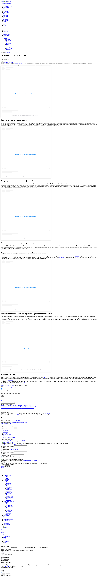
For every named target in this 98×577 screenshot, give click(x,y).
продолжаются (19, 63)
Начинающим (6, 11)
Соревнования (7, 3)
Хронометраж (6, 7)
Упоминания (6, 520)
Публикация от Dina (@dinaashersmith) (20, 309)
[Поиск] (14, 403)
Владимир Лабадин (16, 414)
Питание (5, 15)
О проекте (5, 430)
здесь (25, 382)
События (5, 20)
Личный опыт (9, 45)
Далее (2, 553)
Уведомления (6, 524)
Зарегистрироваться (9, 444)
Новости (8, 49)
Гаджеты (5, 19)
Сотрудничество (7, 434)
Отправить (7, 466)
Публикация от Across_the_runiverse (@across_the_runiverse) (20, 176)
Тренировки (6, 12)
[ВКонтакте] (1, 389)
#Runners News (14, 387)
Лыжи (4, 25)
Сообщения (6, 523)
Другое (5, 21)
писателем (45, 377)
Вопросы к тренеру (8, 6)
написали (61, 257)
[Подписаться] (15, 428)
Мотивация (9, 39)
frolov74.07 (16, 413)
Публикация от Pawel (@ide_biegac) (20, 115)
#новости (3, 387)
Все (4, 30)
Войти (2, 27)
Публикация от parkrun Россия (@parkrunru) (20, 369)
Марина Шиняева (8, 62)
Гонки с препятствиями (9, 437)
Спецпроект (9, 48)
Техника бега (6, 13)
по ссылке (10, 380)
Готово (2, 461)
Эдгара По (76, 256)
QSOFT (23, 440)
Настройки (6, 525)
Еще (5, 38)
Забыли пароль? (18, 444)
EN (1, 400)
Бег (4, 24)
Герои (7, 44)
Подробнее (47, 413)
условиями (6, 551)
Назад (3, 466)
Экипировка (6, 17)
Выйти (6, 527)
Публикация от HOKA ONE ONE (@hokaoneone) (20, 238)
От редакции (9, 47)
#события (7, 387)
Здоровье (5, 16)
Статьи (5, 5)
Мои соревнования (8, 519)
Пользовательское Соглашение (29, 460)
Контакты (5, 433)
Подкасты (5, 8)
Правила (5, 432)
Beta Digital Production (10, 440)
